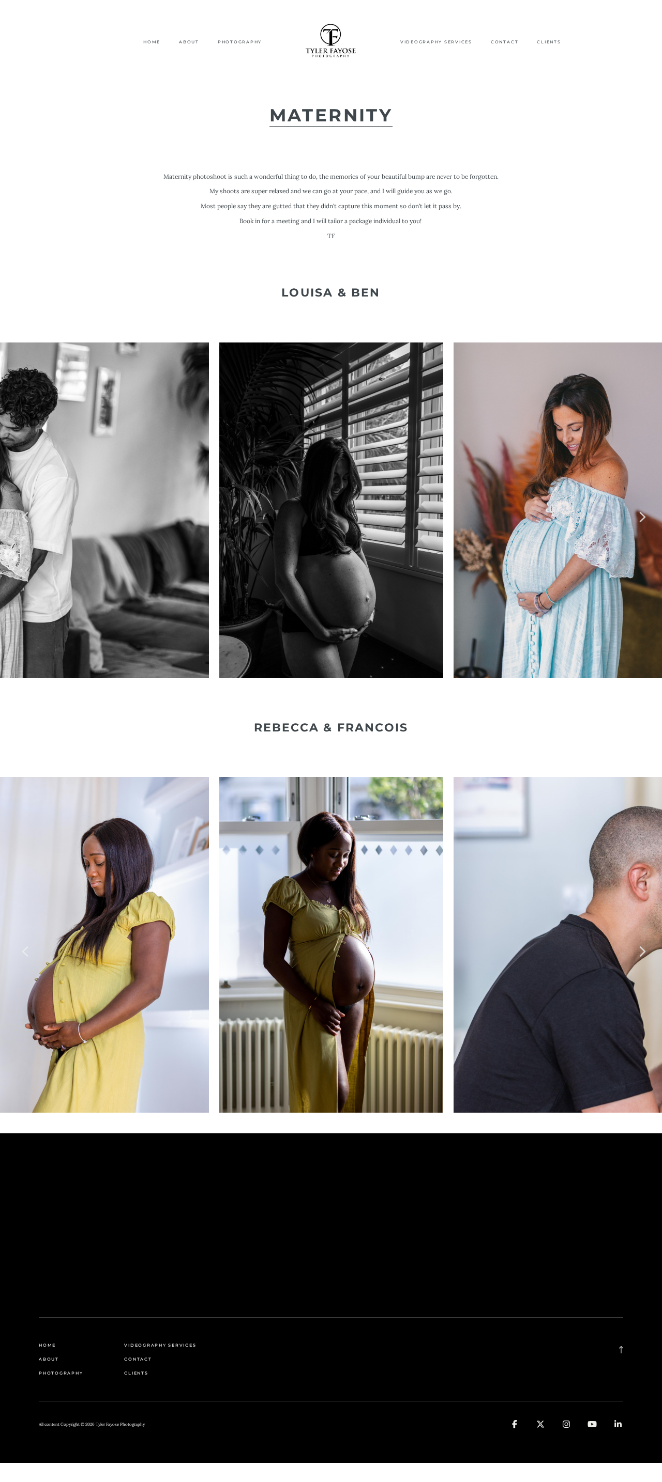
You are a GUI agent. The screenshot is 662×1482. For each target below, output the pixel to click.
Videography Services (436, 41)
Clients (549, 41)
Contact (504, 41)
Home (151, 41)
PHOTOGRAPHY (240, 41)
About (189, 41)
